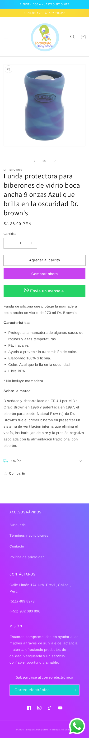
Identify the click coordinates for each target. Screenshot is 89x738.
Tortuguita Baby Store (36, 730)
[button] (6, 37)
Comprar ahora (44, 274)
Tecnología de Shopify (61, 730)
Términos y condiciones (28, 535)
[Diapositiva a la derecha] (55, 161)
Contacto (16, 546)
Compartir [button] (17, 473)
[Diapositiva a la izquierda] (34, 161)
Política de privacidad (27, 557)
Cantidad (10, 233)
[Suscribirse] (74, 690)
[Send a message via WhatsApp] (77, 726)
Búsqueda (17, 525)
